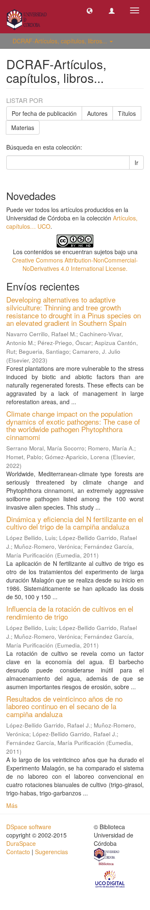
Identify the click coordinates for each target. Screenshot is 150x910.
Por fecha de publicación (44, 113)
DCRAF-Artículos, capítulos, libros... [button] (60, 41)
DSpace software (28, 826)
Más (12, 805)
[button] (89, 10)
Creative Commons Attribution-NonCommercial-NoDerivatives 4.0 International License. (75, 264)
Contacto (18, 852)
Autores (97, 113)
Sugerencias (51, 852)
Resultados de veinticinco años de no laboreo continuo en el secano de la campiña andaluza (64, 706)
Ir (136, 162)
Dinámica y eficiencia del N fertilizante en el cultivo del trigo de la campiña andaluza (74, 523)
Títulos (127, 113)
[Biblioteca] (107, 857)
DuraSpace (21, 843)
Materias (22, 127)
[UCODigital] (110, 878)
